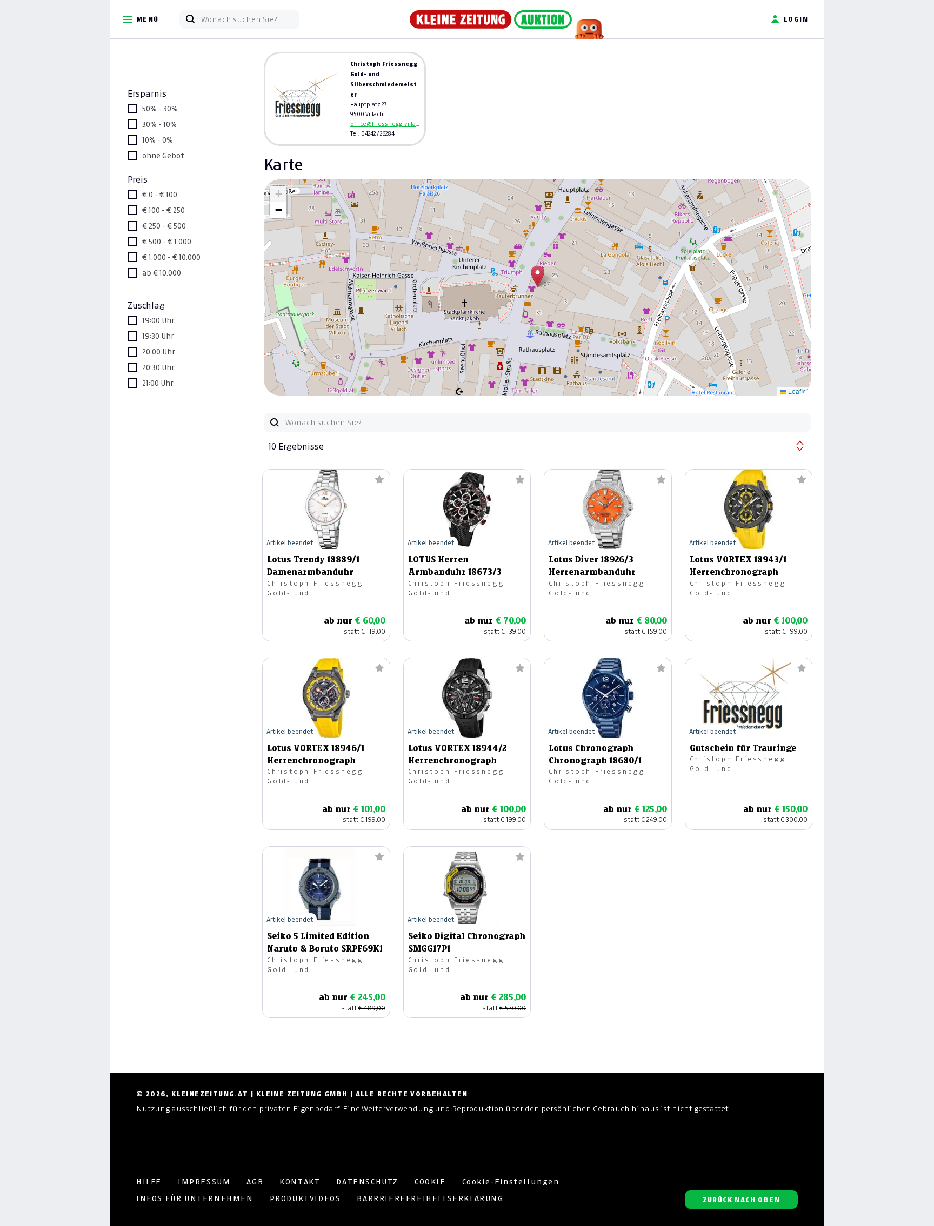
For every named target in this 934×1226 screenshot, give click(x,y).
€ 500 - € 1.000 (166, 241)
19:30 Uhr (158, 336)
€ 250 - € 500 (164, 226)
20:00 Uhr (158, 352)
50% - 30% (160, 108)
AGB (254, 1181)
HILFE (149, 1181)
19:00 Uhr (158, 320)
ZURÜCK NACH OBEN (741, 1199)
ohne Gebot (163, 155)
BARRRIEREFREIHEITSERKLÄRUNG (430, 1198)
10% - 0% (157, 140)
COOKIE (430, 1181)
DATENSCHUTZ (367, 1181)
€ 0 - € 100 (159, 194)
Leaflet (797, 391)
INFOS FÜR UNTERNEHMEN (194, 1198)
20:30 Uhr (158, 367)
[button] (537, 276)
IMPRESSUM (204, 1181)
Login (796, 19)
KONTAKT (299, 1181)
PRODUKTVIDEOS (305, 1198)
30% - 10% (159, 124)
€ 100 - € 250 (163, 210)
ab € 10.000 (161, 273)
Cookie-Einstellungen (510, 1181)
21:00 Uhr (158, 383)
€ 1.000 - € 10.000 (171, 257)
